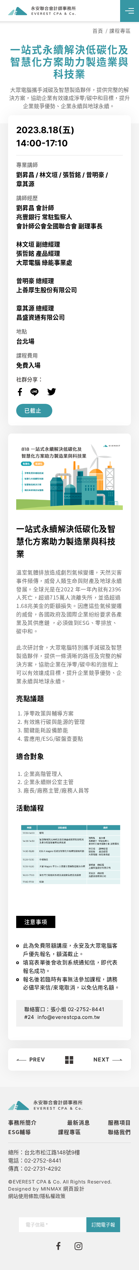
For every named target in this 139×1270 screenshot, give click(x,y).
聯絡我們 (119, 1132)
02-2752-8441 (42, 1160)
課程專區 (69, 1132)
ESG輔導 (19, 1132)
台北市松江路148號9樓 (52, 1152)
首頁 (97, 30)
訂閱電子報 (103, 1224)
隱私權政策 (52, 1196)
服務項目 (119, 1122)
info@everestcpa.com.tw (68, 1017)
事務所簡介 (22, 1122)
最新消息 (78, 1122)
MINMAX (63, 1189)
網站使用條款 (23, 1196)
